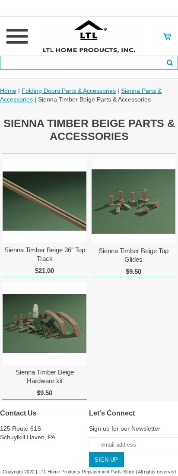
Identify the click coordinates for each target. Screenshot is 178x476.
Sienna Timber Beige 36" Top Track (44, 254)
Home (8, 90)
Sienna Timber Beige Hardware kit (45, 376)
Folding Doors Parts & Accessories (69, 90)
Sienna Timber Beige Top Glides (133, 255)
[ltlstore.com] (89, 35)
